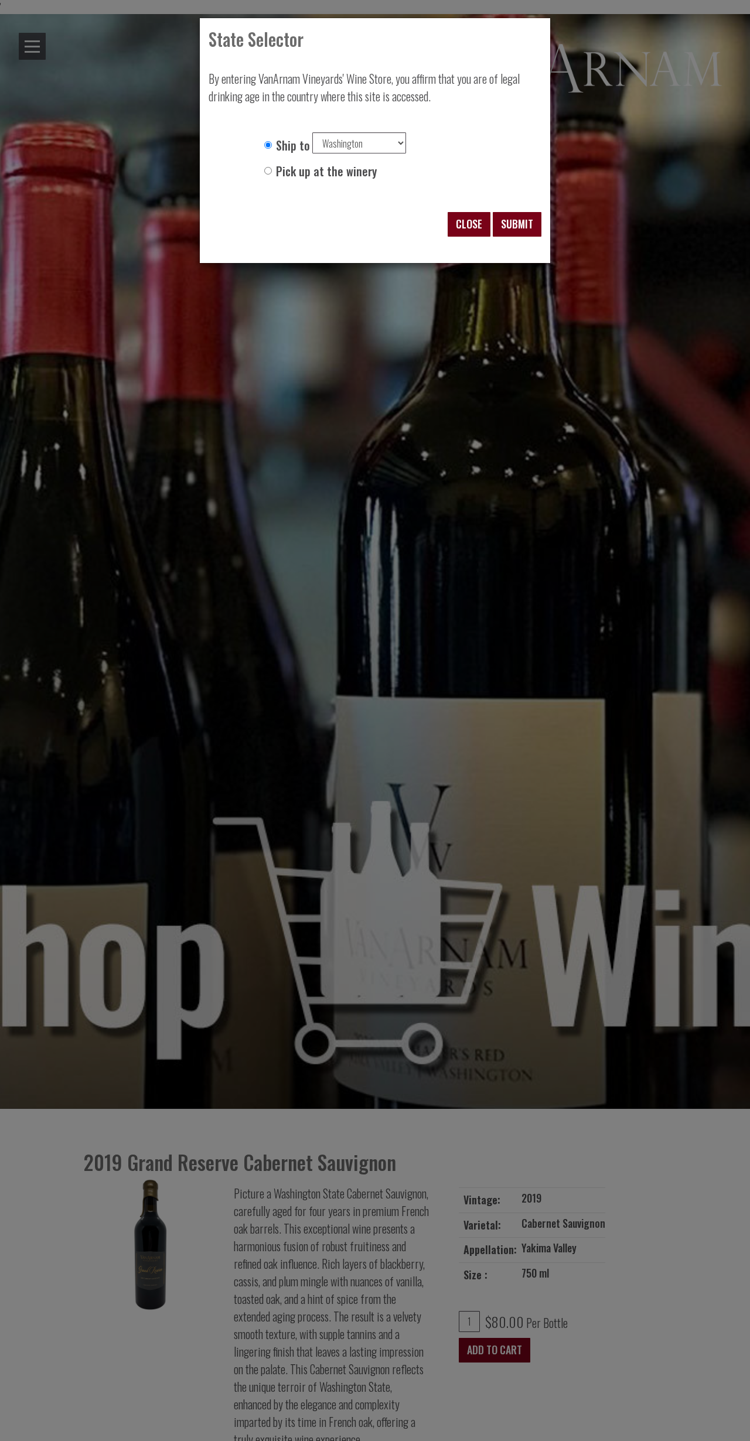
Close (469, 223)
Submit (517, 223)
